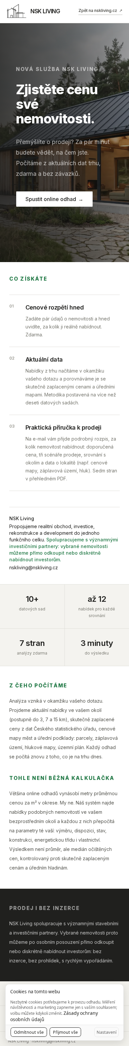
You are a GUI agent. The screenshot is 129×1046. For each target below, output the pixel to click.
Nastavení (106, 1032)
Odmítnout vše (29, 1032)
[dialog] (64, 1012)
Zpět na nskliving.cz (100, 10)
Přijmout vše (65, 1032)
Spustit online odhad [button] (54, 199)
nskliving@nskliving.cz (33, 567)
